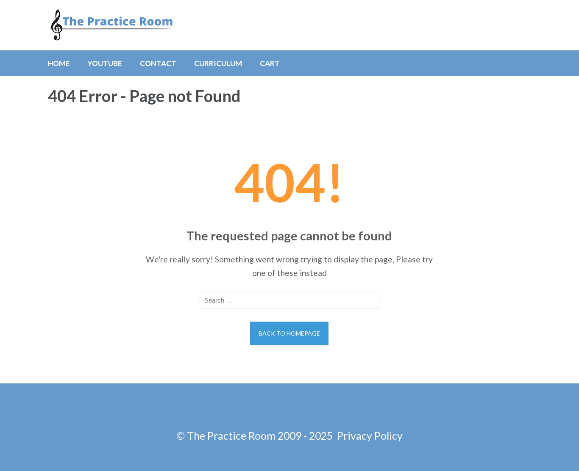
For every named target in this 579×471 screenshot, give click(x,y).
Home (59, 63)
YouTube (105, 63)
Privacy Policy (370, 435)
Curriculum (218, 63)
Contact (158, 63)
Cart (270, 63)
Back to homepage (289, 333)
